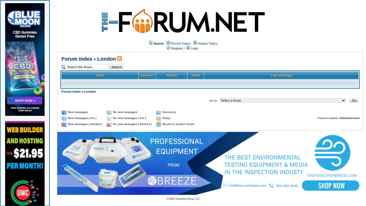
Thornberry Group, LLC (187, 198)
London (106, 59)
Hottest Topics (208, 43)
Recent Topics (181, 43)
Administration (349, 118)
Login (194, 48)
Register (176, 48)
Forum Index (76, 59)
